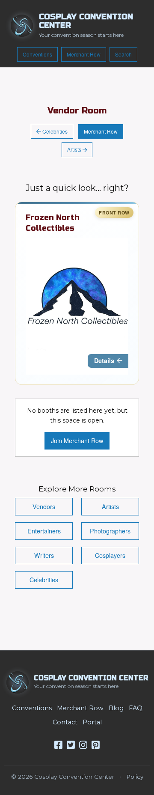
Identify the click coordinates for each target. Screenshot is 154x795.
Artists (75, 149)
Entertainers (44, 530)
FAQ (135, 708)
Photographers (110, 530)
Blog (116, 708)
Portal (92, 722)
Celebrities (54, 131)
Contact (65, 722)
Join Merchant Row (77, 440)
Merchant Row (84, 54)
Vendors (44, 506)
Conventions (37, 54)
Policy (134, 776)
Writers (44, 555)
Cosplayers (110, 555)
